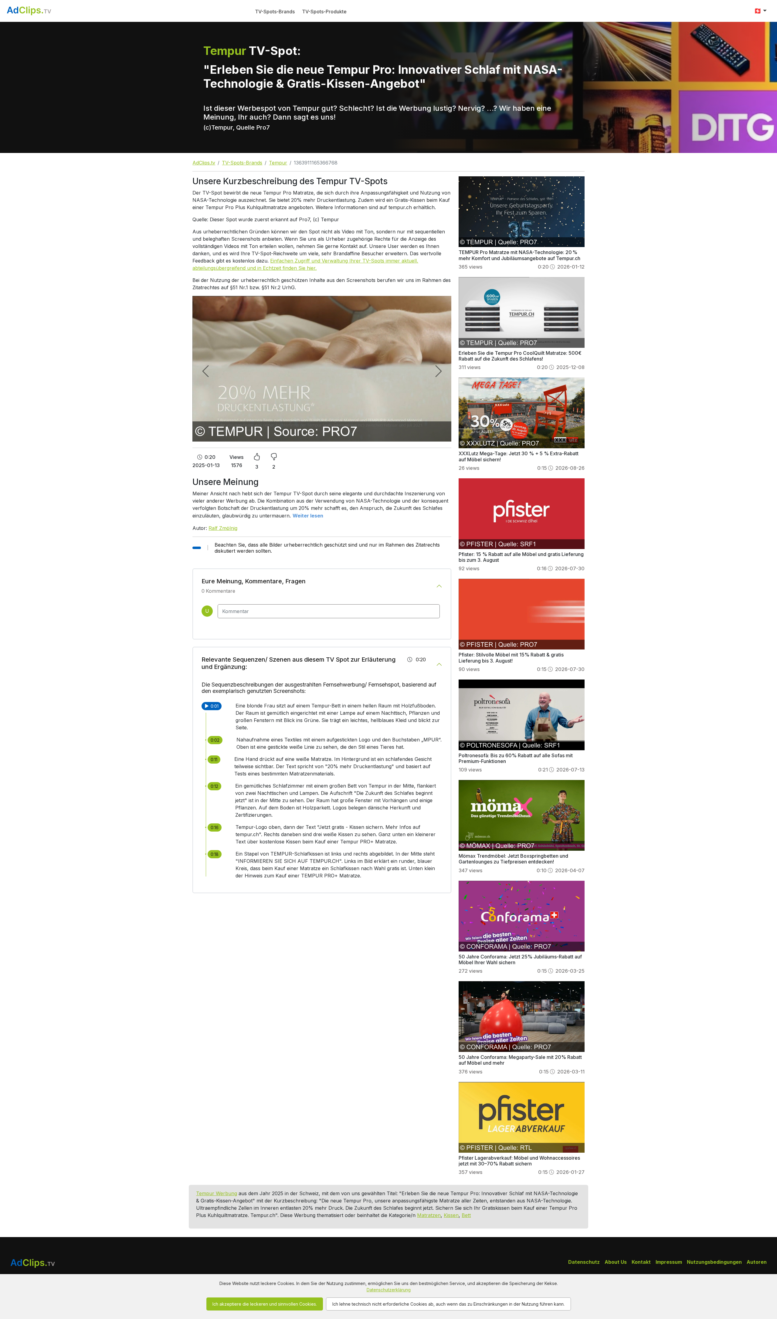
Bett (466, 1215)
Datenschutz (584, 1262)
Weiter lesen (308, 516)
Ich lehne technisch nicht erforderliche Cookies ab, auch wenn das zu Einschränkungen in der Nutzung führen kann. (448, 1304)
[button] (760, 11)
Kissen (451, 1215)
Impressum (669, 1262)
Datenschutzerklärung (389, 1289)
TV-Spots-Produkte (324, 11)
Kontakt (641, 1262)
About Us (616, 1262)
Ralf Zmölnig (223, 528)
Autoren (757, 1262)
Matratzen (429, 1215)
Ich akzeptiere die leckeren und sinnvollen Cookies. (264, 1304)
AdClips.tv (203, 163)
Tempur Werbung (216, 1193)
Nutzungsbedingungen (714, 1262)
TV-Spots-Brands (275, 11)
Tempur (278, 163)
